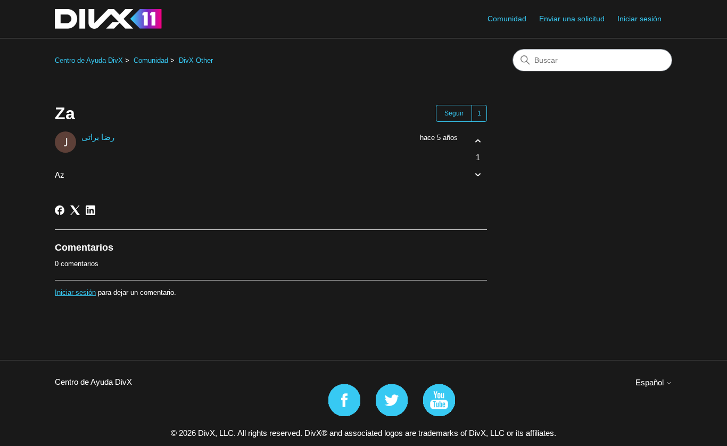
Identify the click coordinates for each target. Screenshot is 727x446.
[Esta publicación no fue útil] (477, 175)
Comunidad (507, 18)
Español (650, 382)
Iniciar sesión (75, 292)
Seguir (454, 113)
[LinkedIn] (90, 210)
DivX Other (196, 60)
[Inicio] (108, 19)
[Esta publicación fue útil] (477, 140)
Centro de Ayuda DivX (89, 60)
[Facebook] (59, 210)
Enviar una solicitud (572, 18)
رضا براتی (97, 137)
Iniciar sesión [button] (639, 18)
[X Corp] (75, 210)
